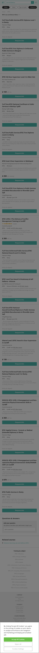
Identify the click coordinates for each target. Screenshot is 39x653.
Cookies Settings (18, 649)
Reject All (18, 644)
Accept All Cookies (18, 639)
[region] (19, 637)
